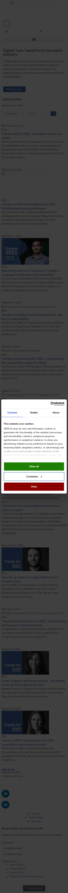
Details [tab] (34, 412)
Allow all (34, 466)
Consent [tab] (12, 412)
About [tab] (55, 412)
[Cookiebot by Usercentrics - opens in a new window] (50, 404)
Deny (34, 486)
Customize (32, 476)
